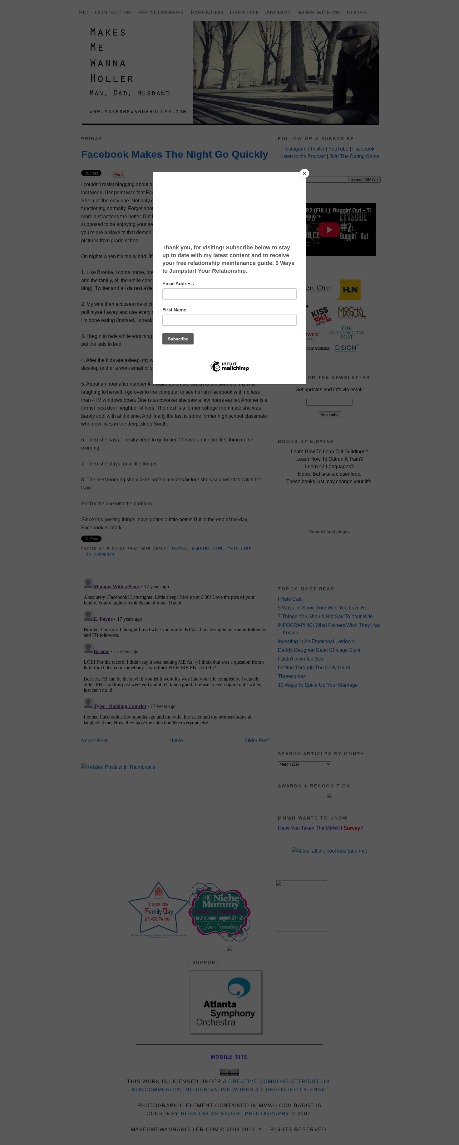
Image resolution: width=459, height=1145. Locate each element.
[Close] (304, 173)
